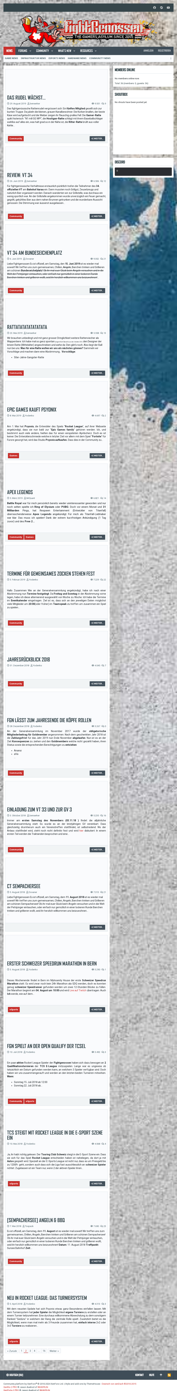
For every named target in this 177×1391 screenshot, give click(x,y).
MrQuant (30, 498)
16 (44, 1350)
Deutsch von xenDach (119, 1384)
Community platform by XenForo (33, 1384)
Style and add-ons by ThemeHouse (82, 1384)
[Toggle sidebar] (172, 58)
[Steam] (161, 7)
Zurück (13, 1351)
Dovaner (30, 259)
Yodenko (29, 415)
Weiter (53, 1351)
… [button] (39, 1350)
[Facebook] (154, 7)
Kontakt (139, 1375)
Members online (125, 70)
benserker (35, 103)
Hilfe (151, 1375)
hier (81, 830)
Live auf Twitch (78, 990)
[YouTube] (168, 7)
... (8, 914)
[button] (30, 51)
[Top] (161, 1375)
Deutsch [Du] (16, 1375)
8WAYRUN (43, 1387)
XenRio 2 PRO (10, 1387)
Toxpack (29, 1226)
